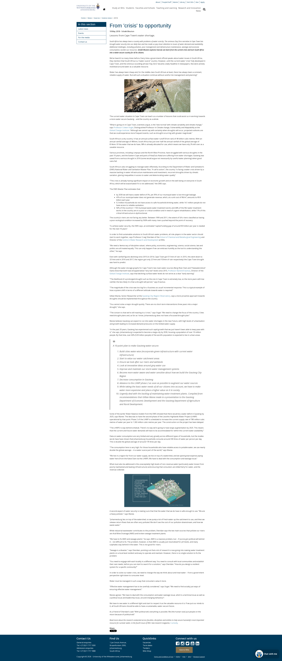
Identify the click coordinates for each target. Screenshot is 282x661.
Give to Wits (184, 650)
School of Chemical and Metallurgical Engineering (180, 237)
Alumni (175, 2)
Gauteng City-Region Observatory (156, 296)
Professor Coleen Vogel (123, 127)
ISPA (189, 657)
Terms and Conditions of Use (163, 657)
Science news (107, 18)
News (198, 10)
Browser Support (199, 657)
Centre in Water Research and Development (140, 240)
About (158, 2)
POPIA (178, 657)
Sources (97, 18)
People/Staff (166, 2)
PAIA (183, 657)
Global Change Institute (119, 130)
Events (81, 33)
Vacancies (147, 642)
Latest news (83, 29)
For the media (84, 37)
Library (182, 2)
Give (197, 2)
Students (130, 8)
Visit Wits (190, 2)
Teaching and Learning (166, 8)
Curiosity (174, 623)
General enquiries (84, 642)
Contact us (82, 42)
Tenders (146, 648)
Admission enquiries (85, 648)
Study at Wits (118, 8)
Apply (202, 2)
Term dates (147, 645)
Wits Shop (147, 651)
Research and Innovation (189, 8)
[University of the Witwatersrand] (88, 5)
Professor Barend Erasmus (179, 271)
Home (83, 18)
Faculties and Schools (145, 8)
